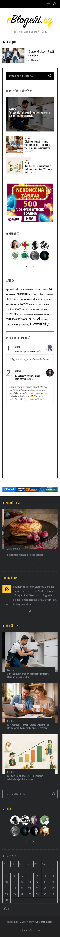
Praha (35, 304)
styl (33, 309)
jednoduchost (48, 295)
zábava (11, 324)
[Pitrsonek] (15, 255)
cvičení (44, 289)
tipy (9, 313)
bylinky (18, 289)
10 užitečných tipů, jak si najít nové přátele (27, 377)
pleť (30, 304)
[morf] (25, 245)
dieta (51, 289)
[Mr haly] (45, 820)
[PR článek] (15, 245)
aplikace (9, 290)
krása (38, 299)
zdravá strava (17, 319)
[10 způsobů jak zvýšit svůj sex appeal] (13, 55)
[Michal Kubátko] (35, 831)
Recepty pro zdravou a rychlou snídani (23, 555)
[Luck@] (45, 831)
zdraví (34, 318)
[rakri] (35, 245)
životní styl (40, 323)
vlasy (21, 314)
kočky (31, 299)
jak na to (38, 294)
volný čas (27, 314)
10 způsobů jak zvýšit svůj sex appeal (41, 53)
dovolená (11, 294)
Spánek (24, 309)
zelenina (44, 319)
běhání (27, 289)
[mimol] (45, 255)
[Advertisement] (30, 443)
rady (40, 304)
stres (30, 309)
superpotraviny (42, 309)
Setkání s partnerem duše (28, 351)
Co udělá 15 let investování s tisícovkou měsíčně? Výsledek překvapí (38, 169)
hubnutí (22, 294)
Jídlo (10, 299)
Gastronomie (12, 548)
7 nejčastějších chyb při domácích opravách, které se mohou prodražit (29, 114)
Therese (34, 60)
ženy (26, 324)
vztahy (34, 314)
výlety (39, 314)
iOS (30, 294)
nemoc (17, 304)
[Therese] (35, 255)
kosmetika (21, 299)
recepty (46, 304)
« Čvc (5, 908)
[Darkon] (45, 245)
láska (45, 299)
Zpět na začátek (27, 930)
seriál (8, 309)
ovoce (24, 304)
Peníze (27, 138)
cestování (35, 289)
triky (15, 313)
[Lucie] (35, 820)
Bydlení (12, 108)
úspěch (20, 324)
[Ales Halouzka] (25, 255)
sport (18, 309)
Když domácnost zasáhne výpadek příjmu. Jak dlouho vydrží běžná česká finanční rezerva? (37, 146)
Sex (12, 309)
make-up (9, 304)
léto (51, 299)
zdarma (45, 314)
